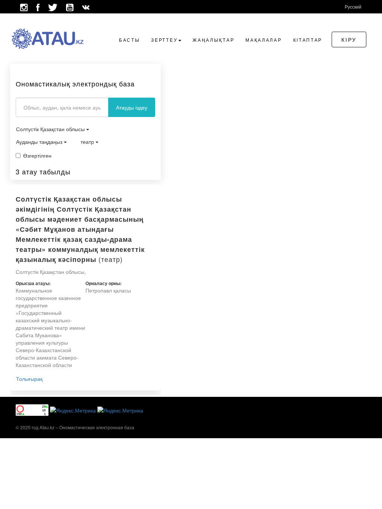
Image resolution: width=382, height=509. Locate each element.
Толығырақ (29, 378)
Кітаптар (308, 40)
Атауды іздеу (131, 107)
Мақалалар (263, 40)
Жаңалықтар (213, 40)
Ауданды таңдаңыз (40, 141)
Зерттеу (164, 40)
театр (88, 141)
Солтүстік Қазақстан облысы (51, 129)
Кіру (349, 39)
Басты (129, 40)
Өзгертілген (37, 155)
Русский (353, 6)
